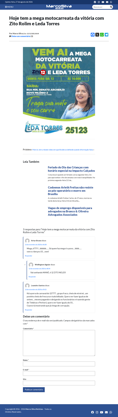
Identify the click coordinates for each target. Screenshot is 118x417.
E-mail (26, 370)
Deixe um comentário (20, 36)
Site (24, 379)
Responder (28, 256)
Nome (26, 360)
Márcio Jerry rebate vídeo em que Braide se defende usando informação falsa (62, 150)
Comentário (28, 329)
